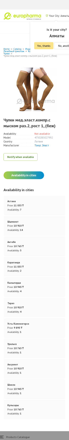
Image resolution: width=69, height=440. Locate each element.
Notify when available (20, 157)
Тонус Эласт (41, 145)
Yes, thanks (43, 45)
